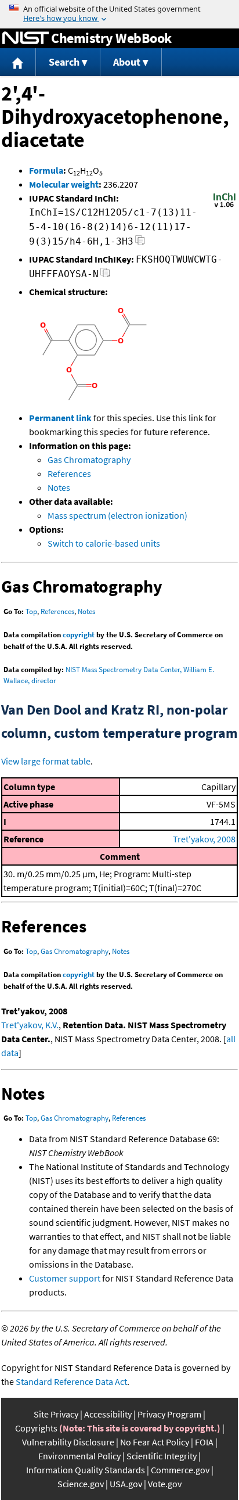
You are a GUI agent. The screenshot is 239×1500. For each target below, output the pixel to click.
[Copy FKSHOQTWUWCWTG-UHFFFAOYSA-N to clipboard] (105, 276)
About (126, 62)
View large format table (45, 761)
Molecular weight (64, 184)
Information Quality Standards (85, 1470)
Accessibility (108, 1414)
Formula (46, 170)
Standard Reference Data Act (71, 1381)
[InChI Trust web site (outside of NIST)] (224, 206)
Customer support (64, 1278)
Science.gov (80, 1484)
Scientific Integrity (161, 1456)
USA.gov (126, 1484)
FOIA (204, 1442)
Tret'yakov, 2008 (204, 839)
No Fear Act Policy (154, 1442)
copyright (79, 635)
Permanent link (60, 418)
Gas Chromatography (89, 459)
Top (31, 611)
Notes (59, 487)
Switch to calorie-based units (104, 543)
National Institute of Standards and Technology (25, 38)
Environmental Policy (79, 1456)
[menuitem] (18, 62)
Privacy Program (169, 1414)
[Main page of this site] (18, 62)
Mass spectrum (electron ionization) (117, 515)
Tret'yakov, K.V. (30, 1025)
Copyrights (36, 1428)
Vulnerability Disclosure (68, 1442)
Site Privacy (56, 1414)
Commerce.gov (180, 1470)
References (69, 473)
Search (64, 62)
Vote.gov (165, 1484)
